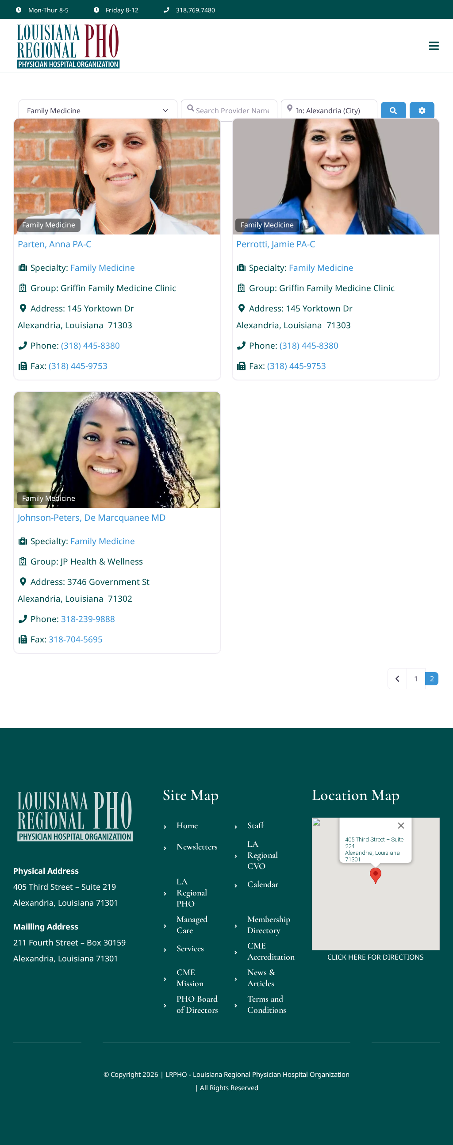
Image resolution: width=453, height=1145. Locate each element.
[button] (375, 876)
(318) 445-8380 (90, 345)
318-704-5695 (76, 639)
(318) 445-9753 (78, 366)
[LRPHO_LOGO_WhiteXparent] (75, 789)
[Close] (401, 825)
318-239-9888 (88, 619)
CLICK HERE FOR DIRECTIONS (375, 957)
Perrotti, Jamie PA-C (275, 244)
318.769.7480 (195, 10)
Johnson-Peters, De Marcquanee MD (92, 517)
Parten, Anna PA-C (55, 244)
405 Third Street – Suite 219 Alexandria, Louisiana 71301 (65, 886)
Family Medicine (48, 225)
